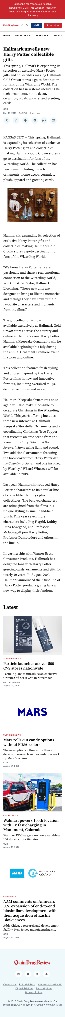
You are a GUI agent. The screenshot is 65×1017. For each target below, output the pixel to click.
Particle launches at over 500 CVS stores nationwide (28, 666)
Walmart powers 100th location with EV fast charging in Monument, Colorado (31, 825)
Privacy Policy (33, 992)
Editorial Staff (27, 984)
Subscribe (52, 25)
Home (6, 35)
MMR (37, 25)
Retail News (22, 35)
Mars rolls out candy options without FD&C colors (28, 742)
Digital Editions (24, 988)
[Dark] (22, 25)
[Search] (27, 25)
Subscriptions (44, 988)
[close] (61, 9)
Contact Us (9, 984)
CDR (5, 109)
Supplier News (12, 658)
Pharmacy (42, 35)
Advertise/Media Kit (50, 984)
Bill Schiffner (12, 682)
